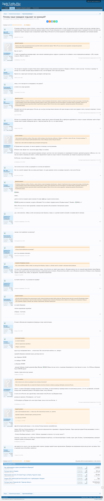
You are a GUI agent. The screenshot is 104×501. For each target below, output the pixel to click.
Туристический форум (14, 18)
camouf (5, 123)
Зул (5, 102)
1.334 (12, 222)
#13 (100, 274)
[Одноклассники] (50, 21)
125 (12, 77)
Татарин (6, 185)
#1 (100, 37)
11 (24, 24)
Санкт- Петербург (10, 130)
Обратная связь (84, 497)
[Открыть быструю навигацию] (99, 13)
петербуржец (7, 53)
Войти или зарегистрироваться (93, 1)
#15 (100, 314)
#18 (100, 404)
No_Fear (6, 170)
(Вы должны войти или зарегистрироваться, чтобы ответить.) (88, 461)
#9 (100, 208)
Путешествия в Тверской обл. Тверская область (17, 482)
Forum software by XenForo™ (13, 499)
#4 (100, 92)
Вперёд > (28, 24)
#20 (100, 455)
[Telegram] (52, 21)
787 (12, 127)
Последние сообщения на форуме (23, 8)
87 (12, 36)
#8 (100, 175)
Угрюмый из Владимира (7, 217)
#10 (100, 221)
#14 (100, 288)
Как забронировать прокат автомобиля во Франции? (19, 467)
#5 (100, 114)
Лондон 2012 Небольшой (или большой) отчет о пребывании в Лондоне (24, 478)
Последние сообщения (7, 10)
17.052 (11, 189)
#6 (100, 128)
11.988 (11, 57)
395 (12, 106)
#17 (100, 374)
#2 (100, 59)
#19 (100, 441)
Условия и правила (98, 499)
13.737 (11, 91)
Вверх (98, 497)
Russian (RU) (5, 497)
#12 (100, 255)
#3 (100, 77)
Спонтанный (7, 87)
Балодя (6, 325)
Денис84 (32, 18)
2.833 (12, 330)
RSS (101, 497)
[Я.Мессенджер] (57, 21)
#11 (100, 240)
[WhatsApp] (54, 21)
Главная (6, 8)
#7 (100, 161)
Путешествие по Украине (11, 471)
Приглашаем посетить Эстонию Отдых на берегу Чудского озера (22, 474)
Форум (12, 8)
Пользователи (36, 8)
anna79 (5, 72)
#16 (100, 330)
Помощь (90, 497)
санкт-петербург (10, 60)
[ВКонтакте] (47, 21)
